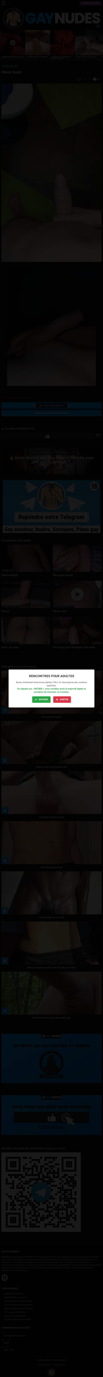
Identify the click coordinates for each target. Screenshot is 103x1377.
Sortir (64, 699)
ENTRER (43, 699)
